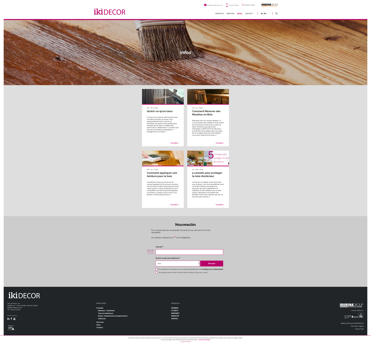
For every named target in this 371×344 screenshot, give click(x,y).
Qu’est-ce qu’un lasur (160, 111)
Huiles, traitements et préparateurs (113, 316)
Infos (98, 325)
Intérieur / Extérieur (106, 311)
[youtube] (14, 318)
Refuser (188, 341)
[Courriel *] (189, 252)
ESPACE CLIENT (250, 5)
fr (268, 13)
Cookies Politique (204, 339)
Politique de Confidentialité (213, 269)
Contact (99, 327)
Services (100, 322)
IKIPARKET (175, 313)
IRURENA (174, 308)
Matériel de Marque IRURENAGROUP (352, 323)
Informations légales (357, 326)
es (262, 13)
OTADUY (174, 311)
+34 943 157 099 (233, 5)
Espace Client (359, 329)
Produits (99, 308)
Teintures (102, 319)
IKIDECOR (175, 316)
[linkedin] (8, 318)
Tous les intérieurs (105, 313)
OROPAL (174, 319)
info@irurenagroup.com (215, 5)
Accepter (183, 341)
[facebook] (11, 318)
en (265, 13)
